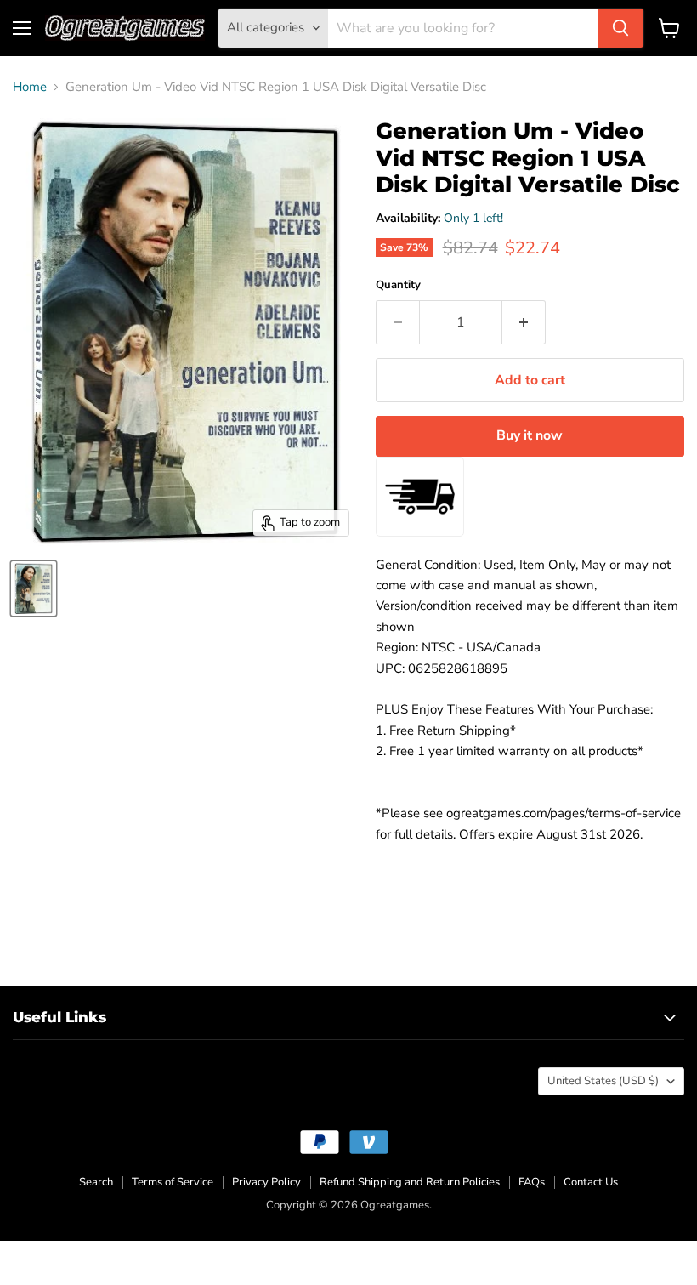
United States (603, 1081)
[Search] (620, 28)
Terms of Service (172, 1182)
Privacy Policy (266, 1182)
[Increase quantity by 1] (524, 322)
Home (30, 87)
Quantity (398, 285)
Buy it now (529, 435)
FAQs (531, 1182)
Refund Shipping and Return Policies (410, 1182)
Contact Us (591, 1182)
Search (96, 1182)
